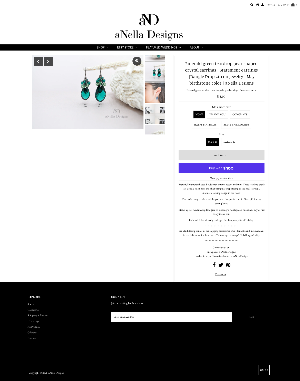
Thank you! (217, 114)
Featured (32, 338)
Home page (33, 321)
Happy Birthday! (205, 124)
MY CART (287, 5)
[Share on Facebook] (214, 266)
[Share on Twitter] (220, 266)
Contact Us (33, 310)
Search (31, 304)
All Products (34, 326)
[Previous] (38, 61)
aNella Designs (56, 372)
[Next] (48, 61)
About (194, 47)
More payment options (221, 178)
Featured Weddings (161, 47)
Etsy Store (125, 47)
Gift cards (32, 332)
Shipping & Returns (38, 315)
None (199, 114)
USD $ (271, 5)
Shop (100, 47)
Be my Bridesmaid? (236, 124)
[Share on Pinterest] (228, 266)
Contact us (220, 274)
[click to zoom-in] (136, 61)
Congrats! (240, 114)
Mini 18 (212, 141)
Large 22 (229, 141)
